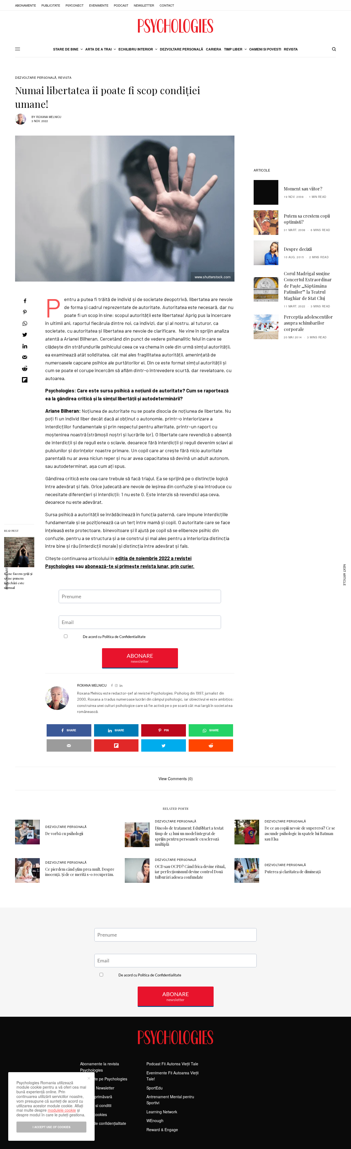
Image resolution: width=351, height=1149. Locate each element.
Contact (167, 5)
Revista (65, 77)
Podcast (121, 5)
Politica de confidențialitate (103, 1123)
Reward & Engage (162, 1129)
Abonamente (25, 5)
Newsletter (144, 5)
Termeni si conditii (95, 1105)
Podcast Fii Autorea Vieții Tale (172, 1063)
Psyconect (75, 5)
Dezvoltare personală (35, 77)
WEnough (154, 1120)
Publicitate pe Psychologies (103, 1078)
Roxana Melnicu (48, 117)
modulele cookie (62, 1110)
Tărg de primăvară (96, 1096)
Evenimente (98, 5)
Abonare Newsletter (97, 1088)
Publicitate (50, 5)
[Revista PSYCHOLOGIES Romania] (175, 26)
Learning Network (161, 1111)
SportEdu (154, 1088)
